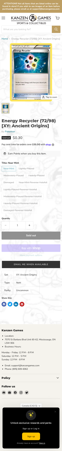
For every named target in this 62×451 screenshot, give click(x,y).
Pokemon (10, 131)
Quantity (6, 218)
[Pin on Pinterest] (22, 304)
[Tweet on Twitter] (10, 304)
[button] (31, 264)
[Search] (56, 29)
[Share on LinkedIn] (16, 304)
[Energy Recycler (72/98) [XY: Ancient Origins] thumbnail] (5, 108)
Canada (29, 405)
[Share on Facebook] (4, 304)
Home (5, 38)
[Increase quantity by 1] (30, 225)
